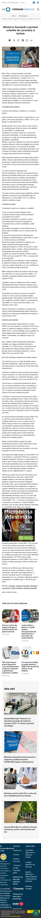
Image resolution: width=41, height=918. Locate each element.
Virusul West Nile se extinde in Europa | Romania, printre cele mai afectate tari (20, 829)
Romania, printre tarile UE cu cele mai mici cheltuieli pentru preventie (20, 794)
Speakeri (16, 846)
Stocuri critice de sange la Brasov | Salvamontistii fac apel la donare (9, 628)
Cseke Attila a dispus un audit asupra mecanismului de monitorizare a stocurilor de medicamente (28, 631)
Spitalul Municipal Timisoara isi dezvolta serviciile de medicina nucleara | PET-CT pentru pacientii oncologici (19, 722)
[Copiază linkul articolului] (31, 40)
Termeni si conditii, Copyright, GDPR (17, 869)
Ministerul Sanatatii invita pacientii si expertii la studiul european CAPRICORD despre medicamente (20, 759)
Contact (22, 2)
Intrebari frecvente (16, 860)
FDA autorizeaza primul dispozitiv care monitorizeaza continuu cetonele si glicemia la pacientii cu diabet (10, 667)
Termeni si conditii (15, 916)
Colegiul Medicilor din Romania (30, 864)
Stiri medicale (23, 16)
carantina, (12, 586)
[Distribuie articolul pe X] (14, 40)
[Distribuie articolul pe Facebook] (9, 40)
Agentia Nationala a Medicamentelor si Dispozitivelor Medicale (31, 876)
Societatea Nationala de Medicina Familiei (30, 853)
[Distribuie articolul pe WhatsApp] (27, 40)
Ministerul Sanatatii (28, 887)
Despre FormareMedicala (10, 2)
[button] (33, 2)
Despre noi (17, 850)
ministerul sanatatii (30, 588)
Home (14, 16)
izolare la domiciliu (22, 586)
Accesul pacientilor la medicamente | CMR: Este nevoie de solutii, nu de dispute (30, 666)
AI (36, 913)
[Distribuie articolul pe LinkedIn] (22, 40)
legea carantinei (17, 588)
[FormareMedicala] (20, 9)
